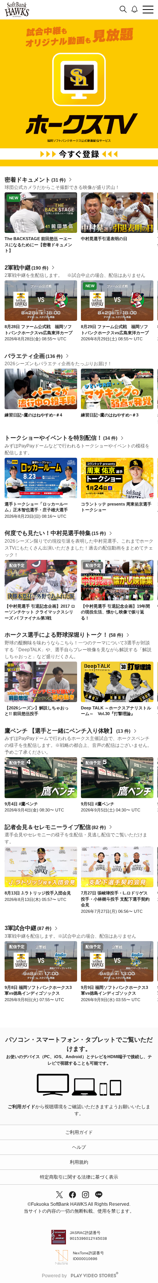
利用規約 (79, 1162)
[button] (152, 223)
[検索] (123, 9)
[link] (41, 212)
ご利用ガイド (21, 1106)
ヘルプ (79, 1147)
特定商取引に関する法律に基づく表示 (79, 1177)
